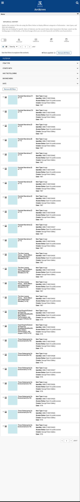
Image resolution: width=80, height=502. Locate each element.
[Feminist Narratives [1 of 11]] (12, 243)
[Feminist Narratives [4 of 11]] (12, 200)
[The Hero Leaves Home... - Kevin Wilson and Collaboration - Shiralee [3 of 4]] (12, 271)
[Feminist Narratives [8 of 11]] (12, 142)
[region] (40, 74)
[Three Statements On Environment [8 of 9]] (12, 357)
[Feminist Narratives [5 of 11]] (12, 185)
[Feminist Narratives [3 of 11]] (12, 214)
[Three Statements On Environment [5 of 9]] (12, 400)
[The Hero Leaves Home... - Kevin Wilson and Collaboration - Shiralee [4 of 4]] (12, 257)
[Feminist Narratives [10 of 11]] (12, 114)
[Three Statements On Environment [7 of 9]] (12, 371)
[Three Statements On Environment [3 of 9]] (12, 429)
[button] (36, 40)
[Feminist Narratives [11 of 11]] (12, 100)
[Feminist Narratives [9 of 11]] (12, 128)
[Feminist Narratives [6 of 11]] (12, 171)
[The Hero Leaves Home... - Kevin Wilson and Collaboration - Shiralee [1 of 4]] (12, 300)
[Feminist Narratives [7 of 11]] (12, 157)
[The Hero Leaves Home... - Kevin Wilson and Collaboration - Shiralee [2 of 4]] (12, 286)
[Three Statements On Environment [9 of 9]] (12, 343)
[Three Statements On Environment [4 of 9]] (12, 414)
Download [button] (19, 40)
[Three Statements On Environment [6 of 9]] (12, 386)
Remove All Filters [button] (64, 53)
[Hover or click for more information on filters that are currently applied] (55, 53)
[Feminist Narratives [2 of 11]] (12, 228)
